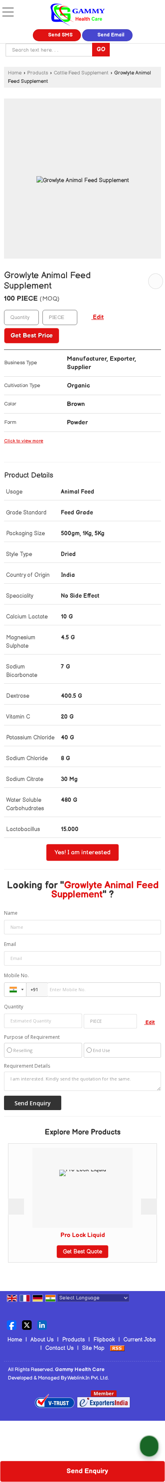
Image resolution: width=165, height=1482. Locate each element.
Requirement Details (27, 1066)
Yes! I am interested (82, 852)
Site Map (93, 1348)
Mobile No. (16, 975)
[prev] (16, 1207)
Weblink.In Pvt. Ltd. (88, 1378)
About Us (42, 1339)
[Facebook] (11, 1324)
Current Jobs (139, 1339)
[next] (149, 1207)
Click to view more (23, 441)
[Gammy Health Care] (77, 15)
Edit (97, 317)
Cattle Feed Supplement (81, 73)
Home (15, 73)
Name (11, 913)
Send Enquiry (86, 1471)
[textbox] (50, 50)
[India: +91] (15, 989)
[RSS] (117, 1348)
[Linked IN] (42, 1324)
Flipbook (104, 1339)
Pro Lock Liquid (82, 1235)
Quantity (13, 1006)
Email (10, 944)
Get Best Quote (82, 1251)
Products (37, 73)
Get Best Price (31, 335)
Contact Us (59, 1348)
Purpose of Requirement (32, 1037)
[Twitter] (27, 1324)
